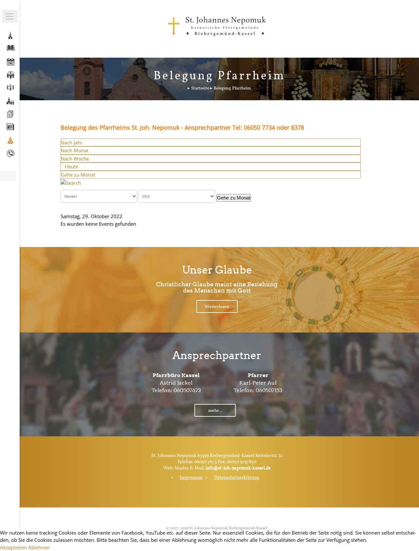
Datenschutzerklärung (236, 478)
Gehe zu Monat (78, 174)
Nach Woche (75, 158)
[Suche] (71, 182)
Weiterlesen (217, 306)
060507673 (187, 390)
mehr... (215, 410)
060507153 (269, 390)
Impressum (191, 478)
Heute (71, 166)
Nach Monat (74, 150)
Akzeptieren (13, 547)
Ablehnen (39, 547)
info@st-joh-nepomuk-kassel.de (238, 468)
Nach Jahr (71, 142)
